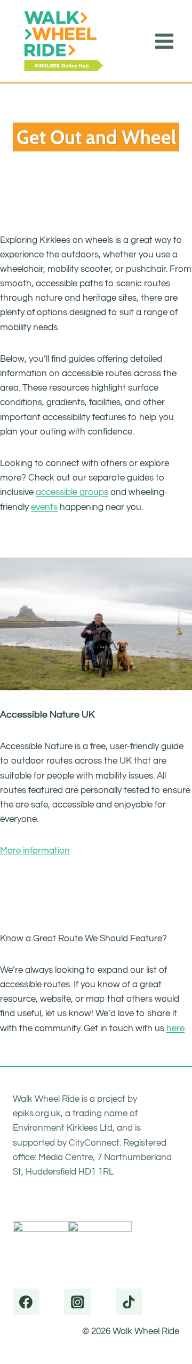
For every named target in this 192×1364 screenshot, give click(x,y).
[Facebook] (26, 1302)
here (175, 1028)
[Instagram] (77, 1302)
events (44, 507)
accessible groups (72, 492)
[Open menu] (164, 41)
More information (35, 851)
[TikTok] (129, 1302)
